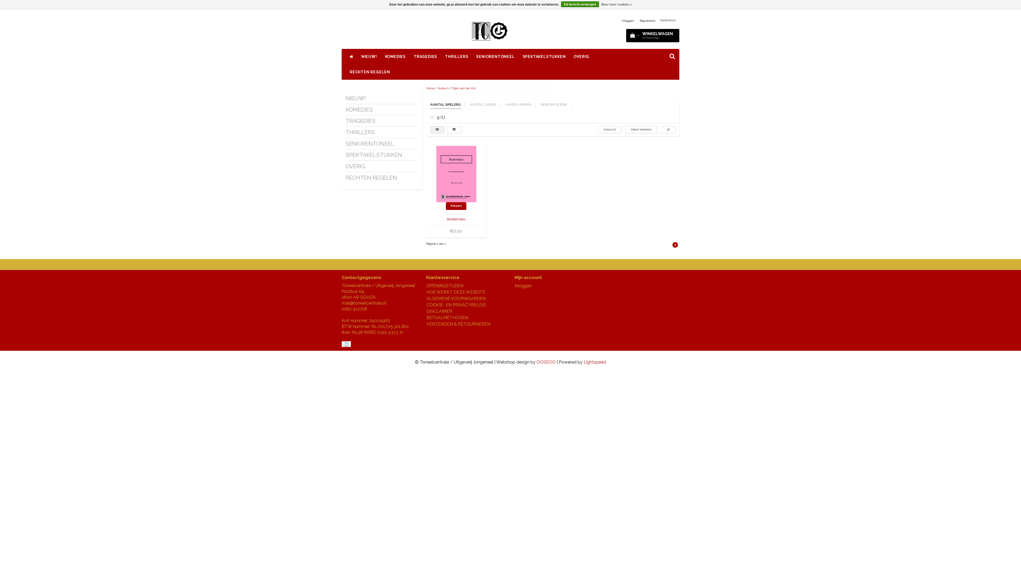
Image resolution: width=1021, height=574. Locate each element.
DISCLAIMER (439, 311)
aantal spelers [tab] (445, 105)
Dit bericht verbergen (580, 4)
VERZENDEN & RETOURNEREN (458, 324)
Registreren (647, 21)
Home (430, 88)
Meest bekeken (641, 129)
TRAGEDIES (425, 56)
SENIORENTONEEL (495, 56)
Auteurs (443, 88)
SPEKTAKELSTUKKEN (544, 56)
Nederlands (668, 20)
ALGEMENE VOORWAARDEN (456, 298)
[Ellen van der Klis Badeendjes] (456, 173)
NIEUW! (369, 56)
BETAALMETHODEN (447, 317)
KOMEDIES (395, 56)
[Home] (351, 57)
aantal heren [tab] (518, 105)
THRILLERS (456, 56)
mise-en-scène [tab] (554, 105)
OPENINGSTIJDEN (444, 285)
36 (668, 129)
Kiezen (456, 206)
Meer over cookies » (616, 4)
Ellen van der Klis (464, 88)
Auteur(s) (610, 129)
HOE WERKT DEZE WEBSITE (455, 292)
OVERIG (581, 56)
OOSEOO (546, 362)
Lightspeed (595, 362)
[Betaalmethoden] (347, 344)
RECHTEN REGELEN (370, 72)
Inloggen (628, 21)
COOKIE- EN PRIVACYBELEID (456, 304)
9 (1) (432, 117)
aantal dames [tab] (483, 105)
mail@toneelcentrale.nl (364, 303)
